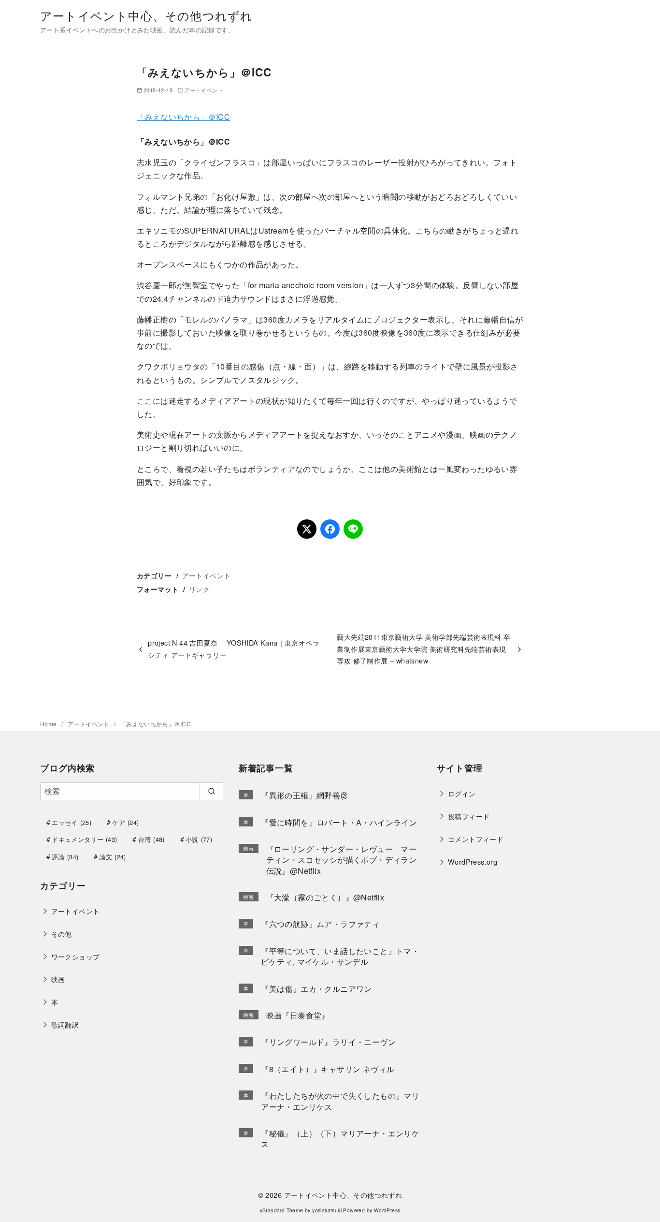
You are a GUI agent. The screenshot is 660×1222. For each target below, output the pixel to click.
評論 (65, 856)
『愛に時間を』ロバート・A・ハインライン (339, 822)
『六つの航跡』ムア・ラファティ (320, 923)
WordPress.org (472, 861)
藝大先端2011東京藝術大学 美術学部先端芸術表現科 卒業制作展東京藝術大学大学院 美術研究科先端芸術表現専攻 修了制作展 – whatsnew (423, 648)
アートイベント (204, 90)
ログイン (462, 793)
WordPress (387, 1210)
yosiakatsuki (327, 1210)
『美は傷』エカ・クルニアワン (316, 988)
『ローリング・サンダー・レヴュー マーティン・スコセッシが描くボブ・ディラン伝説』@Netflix (341, 859)
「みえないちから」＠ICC (183, 116)
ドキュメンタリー (84, 839)
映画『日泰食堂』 (298, 1015)
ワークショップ (75, 956)
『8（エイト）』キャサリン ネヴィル (327, 1069)
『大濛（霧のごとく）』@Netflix (325, 897)
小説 (199, 839)
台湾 (151, 839)
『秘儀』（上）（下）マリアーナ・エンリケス (340, 1138)
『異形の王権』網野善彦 (304, 795)
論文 (113, 856)
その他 (61, 933)
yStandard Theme (281, 1210)
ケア (125, 822)
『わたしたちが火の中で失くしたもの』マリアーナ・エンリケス (340, 1101)
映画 (58, 979)
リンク (199, 589)
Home (49, 724)
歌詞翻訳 (65, 1024)
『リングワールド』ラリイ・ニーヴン (328, 1041)
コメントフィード (475, 839)
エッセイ (71, 822)
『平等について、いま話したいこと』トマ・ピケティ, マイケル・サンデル (340, 956)
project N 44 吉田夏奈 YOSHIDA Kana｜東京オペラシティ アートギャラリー (233, 648)
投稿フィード (468, 816)
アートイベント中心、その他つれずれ (146, 15)
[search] (211, 791)
